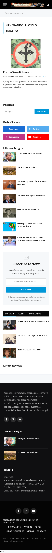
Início (6, 13)
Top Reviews (35, 313)
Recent (21, 313)
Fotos (38, 527)
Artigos (28, 527)
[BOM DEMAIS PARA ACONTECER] (9, 325)
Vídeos (30, 531)
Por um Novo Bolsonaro (17, 72)
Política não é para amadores (31, 196)
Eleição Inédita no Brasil (29, 154)
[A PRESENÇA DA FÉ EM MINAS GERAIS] (9, 185)
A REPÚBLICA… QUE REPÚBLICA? (32, 336)
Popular (9, 313)
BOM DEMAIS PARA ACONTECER (33, 322)
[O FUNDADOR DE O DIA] (9, 213)
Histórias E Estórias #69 (28, 350)
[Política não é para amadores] (9, 199)
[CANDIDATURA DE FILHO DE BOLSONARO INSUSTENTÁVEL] (9, 241)
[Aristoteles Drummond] (27, 4)
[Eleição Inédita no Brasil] (9, 157)
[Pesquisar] (47, 4)
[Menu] (5, 4)
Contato (41, 531)
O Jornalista (14, 527)
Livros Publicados (15, 531)
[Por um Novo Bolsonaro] (26, 53)
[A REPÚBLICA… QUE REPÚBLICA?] (9, 339)
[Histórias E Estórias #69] (9, 353)
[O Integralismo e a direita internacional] (9, 227)
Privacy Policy (24, 300)
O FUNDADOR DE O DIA (28, 210)
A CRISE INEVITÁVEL (27, 168)
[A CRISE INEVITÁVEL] (9, 171)
